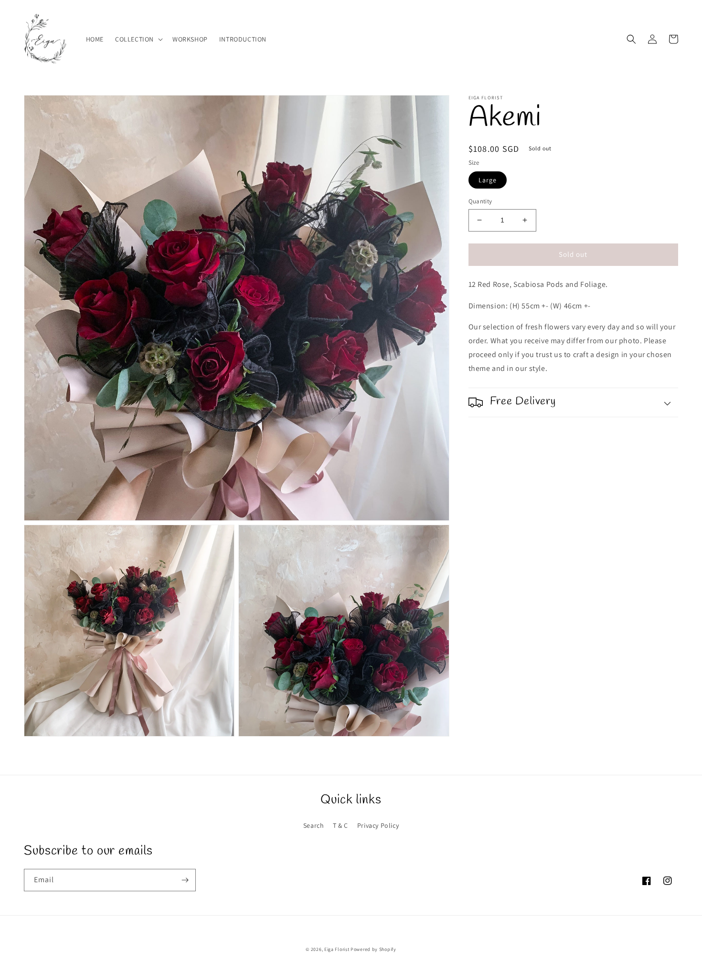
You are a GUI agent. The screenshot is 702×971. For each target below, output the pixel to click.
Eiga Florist (337, 949)
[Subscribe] (184, 880)
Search (313, 825)
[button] (138, 39)
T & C (340, 825)
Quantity (480, 201)
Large (488, 180)
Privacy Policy (378, 825)
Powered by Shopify (373, 949)
